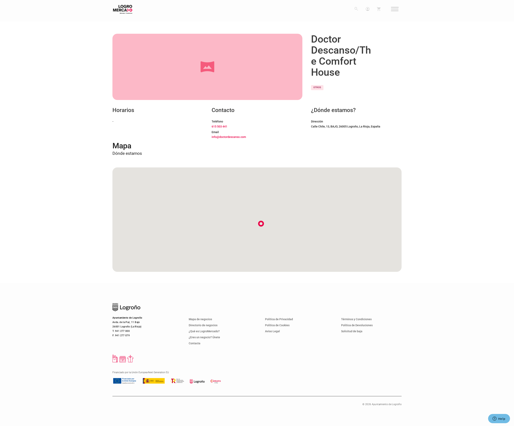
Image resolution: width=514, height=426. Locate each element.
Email (215, 132)
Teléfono (217, 121)
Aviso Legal (272, 331)
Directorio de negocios (203, 325)
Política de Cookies (277, 325)
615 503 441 (219, 126)
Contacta (194, 343)
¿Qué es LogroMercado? (204, 331)
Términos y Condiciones (356, 319)
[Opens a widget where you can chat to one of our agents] (499, 419)
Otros (317, 87)
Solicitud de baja (351, 331)
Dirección (317, 121)
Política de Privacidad (279, 319)
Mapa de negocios (200, 319)
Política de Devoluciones (357, 325)
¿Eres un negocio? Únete (204, 337)
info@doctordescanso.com (229, 137)
